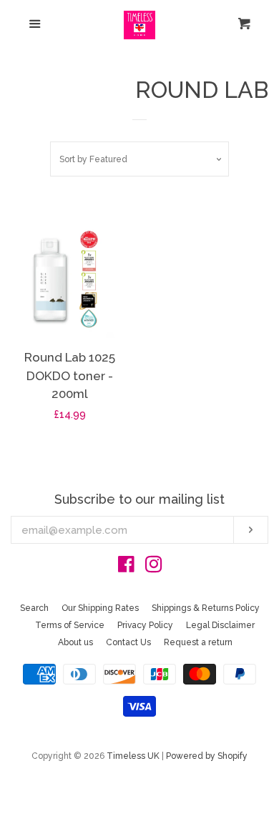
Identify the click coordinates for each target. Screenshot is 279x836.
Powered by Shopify (207, 756)
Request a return (198, 642)
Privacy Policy (145, 625)
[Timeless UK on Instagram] (153, 567)
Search (34, 608)
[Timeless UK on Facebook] (126, 567)
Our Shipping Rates (100, 608)
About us (75, 642)
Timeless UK (133, 756)
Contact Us (128, 642)
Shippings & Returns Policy (206, 608)
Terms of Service (69, 625)
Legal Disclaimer (220, 625)
